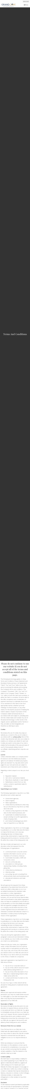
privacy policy (17, 737)
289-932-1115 (26, 1)
